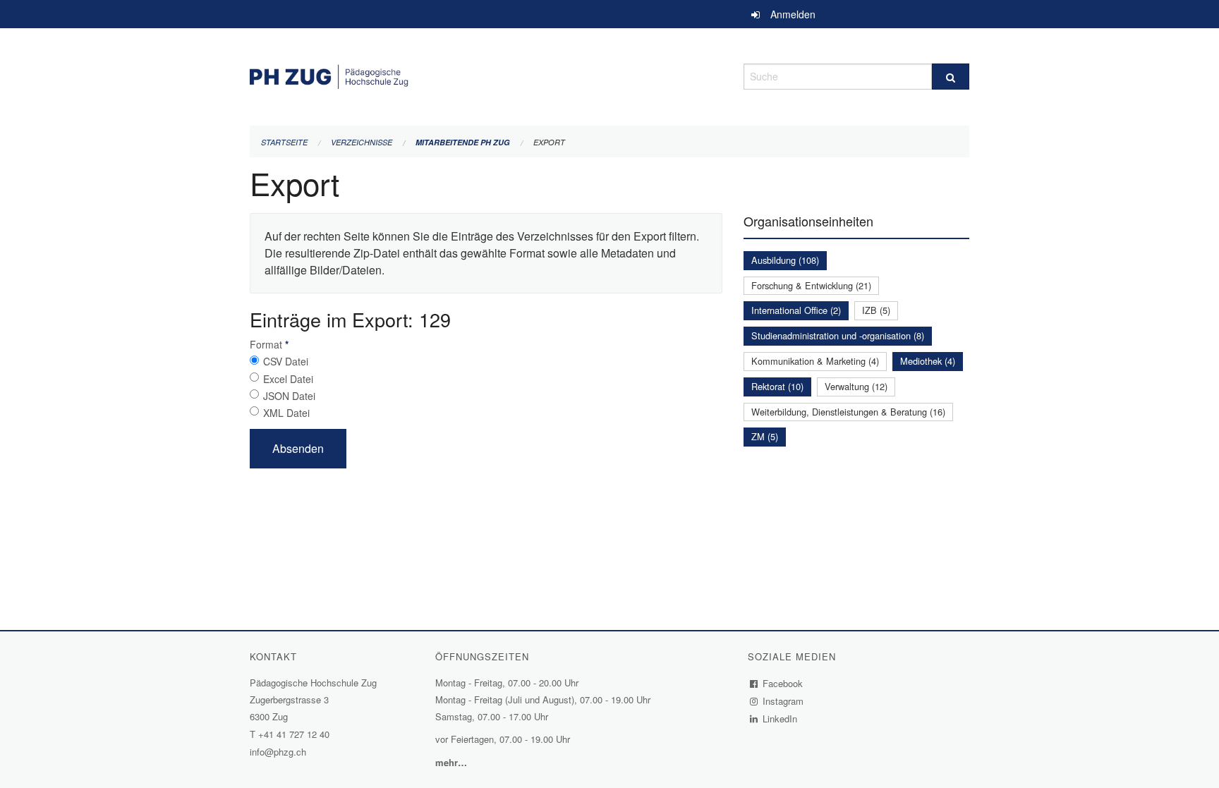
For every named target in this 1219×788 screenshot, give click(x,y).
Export (549, 142)
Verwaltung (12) (856, 386)
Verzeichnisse (361, 142)
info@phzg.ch (278, 751)
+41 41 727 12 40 (293, 734)
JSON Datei (289, 396)
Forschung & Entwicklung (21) (811, 285)
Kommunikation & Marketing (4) (815, 361)
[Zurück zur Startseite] (486, 74)
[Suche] (950, 76)
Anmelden (792, 14)
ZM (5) (764, 436)
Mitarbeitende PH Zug (463, 142)
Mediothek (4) (927, 361)
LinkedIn (780, 718)
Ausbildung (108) (785, 260)
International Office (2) (796, 310)
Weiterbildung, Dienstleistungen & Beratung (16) (848, 411)
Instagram (783, 701)
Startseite (284, 142)
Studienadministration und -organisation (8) (837, 335)
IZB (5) (876, 310)
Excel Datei (288, 379)
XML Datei (286, 413)
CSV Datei (285, 361)
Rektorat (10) (777, 386)
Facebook (783, 683)
